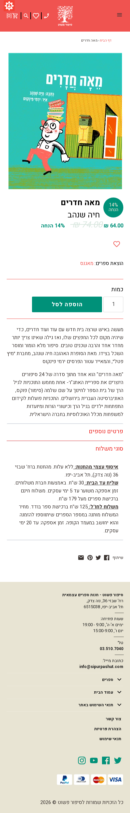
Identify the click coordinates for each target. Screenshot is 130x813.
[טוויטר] (98, 557)
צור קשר (113, 719)
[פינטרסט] (90, 557)
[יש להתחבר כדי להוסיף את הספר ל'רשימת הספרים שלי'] (36, 16)
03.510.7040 (111, 649)
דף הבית (105, 40)
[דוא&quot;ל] (81, 557)
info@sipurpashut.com (101, 667)
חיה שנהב (84, 215)
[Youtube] (94, 760)
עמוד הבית (103, 692)
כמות (117, 290)
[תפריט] (119, 15)
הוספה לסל (67, 304)
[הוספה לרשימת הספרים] (116, 242)
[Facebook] (106, 760)
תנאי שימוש (110, 739)
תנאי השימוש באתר (96, 705)
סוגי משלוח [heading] (109, 448)
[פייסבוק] (106, 557)
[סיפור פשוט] (65, 16)
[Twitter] (118, 760)
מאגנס (86, 263)
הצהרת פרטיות (107, 729)
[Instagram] (82, 760)
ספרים (107, 680)
